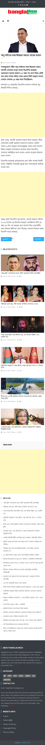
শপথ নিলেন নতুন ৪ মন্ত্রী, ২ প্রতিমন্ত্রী (14, 604)
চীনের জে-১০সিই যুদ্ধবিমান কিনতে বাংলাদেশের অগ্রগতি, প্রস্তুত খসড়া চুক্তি (21, 397)
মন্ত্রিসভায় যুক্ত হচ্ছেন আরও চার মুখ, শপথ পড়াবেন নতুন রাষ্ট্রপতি (22, 620)
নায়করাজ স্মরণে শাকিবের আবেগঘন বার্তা (15, 616)
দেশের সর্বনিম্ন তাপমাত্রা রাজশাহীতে (39, 239)
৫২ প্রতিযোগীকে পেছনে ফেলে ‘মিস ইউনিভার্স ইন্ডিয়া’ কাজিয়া (21, 555)
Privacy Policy (8, 732)
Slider (20, 371)
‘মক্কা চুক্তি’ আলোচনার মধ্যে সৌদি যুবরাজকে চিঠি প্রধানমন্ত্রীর (20, 273)
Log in (5, 716)
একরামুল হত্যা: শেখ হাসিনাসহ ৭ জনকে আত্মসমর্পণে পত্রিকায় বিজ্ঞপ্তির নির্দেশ (21, 428)
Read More (16, 665)
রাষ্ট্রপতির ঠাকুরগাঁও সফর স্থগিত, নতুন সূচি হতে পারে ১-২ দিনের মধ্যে (22, 367)
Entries (7, 720)
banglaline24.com (26, 742)
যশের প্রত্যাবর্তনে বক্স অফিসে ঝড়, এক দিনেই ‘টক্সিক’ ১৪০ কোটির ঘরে (20, 336)
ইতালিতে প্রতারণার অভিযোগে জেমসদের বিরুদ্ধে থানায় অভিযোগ (22, 612)
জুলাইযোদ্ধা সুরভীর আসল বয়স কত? (8, 239)
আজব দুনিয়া (7, 680)
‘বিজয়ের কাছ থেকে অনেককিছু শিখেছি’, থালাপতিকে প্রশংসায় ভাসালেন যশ (21, 549)
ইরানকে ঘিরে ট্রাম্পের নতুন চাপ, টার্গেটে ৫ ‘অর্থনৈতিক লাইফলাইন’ (22, 559)
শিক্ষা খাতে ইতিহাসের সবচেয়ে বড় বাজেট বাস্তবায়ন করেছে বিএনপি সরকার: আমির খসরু (22, 629)
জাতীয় (20, 276)
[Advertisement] (22, 115)
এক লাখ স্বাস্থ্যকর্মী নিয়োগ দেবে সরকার (14, 583)
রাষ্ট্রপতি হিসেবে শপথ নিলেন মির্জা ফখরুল (15, 608)
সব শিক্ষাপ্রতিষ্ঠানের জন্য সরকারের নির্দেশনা (16, 624)
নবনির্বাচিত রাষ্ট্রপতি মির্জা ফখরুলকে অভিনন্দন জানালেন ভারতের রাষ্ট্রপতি (22, 592)
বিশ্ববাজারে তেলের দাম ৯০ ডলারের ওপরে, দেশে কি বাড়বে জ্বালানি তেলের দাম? (23, 564)
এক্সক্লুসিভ (27, 676)
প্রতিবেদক (21, 307)
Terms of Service (9, 724)
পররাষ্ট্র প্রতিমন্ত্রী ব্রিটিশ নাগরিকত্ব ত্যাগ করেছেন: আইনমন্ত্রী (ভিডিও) (22, 537)
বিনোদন (20, 340)
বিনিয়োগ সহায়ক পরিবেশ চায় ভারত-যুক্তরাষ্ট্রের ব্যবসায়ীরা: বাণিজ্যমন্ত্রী (20, 570)
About (27, 2)
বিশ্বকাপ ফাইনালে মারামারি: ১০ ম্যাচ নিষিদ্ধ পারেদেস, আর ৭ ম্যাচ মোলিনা (23, 598)
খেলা (33, 676)
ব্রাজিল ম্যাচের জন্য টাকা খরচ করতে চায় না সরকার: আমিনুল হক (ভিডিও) (22, 542)
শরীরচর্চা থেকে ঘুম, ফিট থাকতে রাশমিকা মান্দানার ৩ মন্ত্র (19, 304)
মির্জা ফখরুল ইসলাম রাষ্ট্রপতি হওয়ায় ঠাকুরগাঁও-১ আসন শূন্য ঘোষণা (23, 587)
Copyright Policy (9, 728)
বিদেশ (15, 676)
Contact (34, 2)
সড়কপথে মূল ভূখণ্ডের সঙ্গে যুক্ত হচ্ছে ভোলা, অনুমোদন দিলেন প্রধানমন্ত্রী (21, 577)
